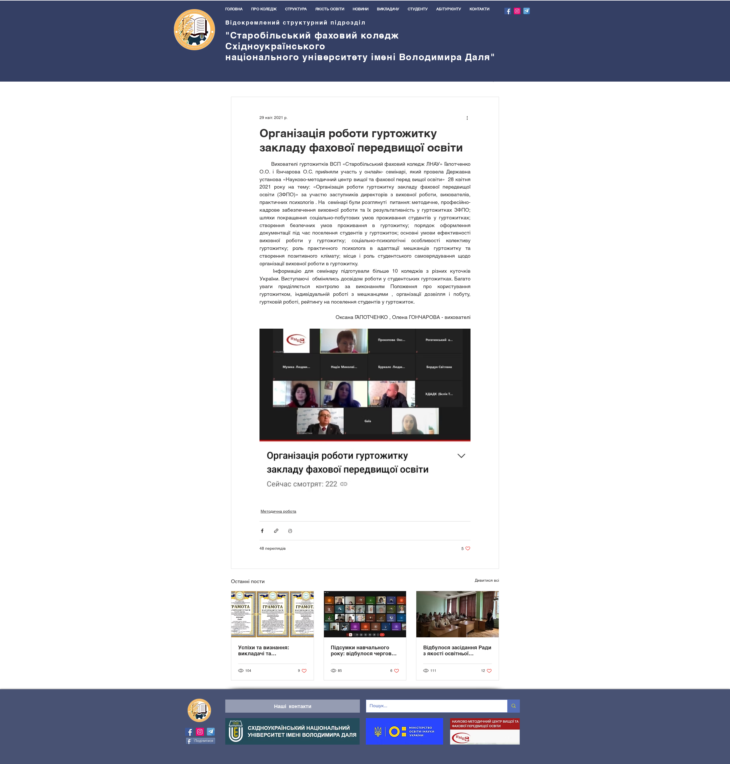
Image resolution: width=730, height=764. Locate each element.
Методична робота (278, 511)
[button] (264, 9)
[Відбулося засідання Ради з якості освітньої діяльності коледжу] (457, 614)
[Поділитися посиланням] (276, 530)
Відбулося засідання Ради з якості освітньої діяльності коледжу (457, 650)
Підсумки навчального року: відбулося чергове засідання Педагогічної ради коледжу (362, 650)
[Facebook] (507, 11)
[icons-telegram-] (526, 11)
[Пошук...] (513, 706)
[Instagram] (517, 11)
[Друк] (290, 530)
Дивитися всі (487, 580)
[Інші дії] (467, 117)
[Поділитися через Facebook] (262, 530)
